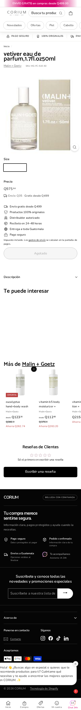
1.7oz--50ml (15, 167)
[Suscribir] (65, 593)
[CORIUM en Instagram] (43, 638)
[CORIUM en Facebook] (50, 638)
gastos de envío (37, 240)
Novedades (14, 25)
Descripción (12, 277)
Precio (8, 182)
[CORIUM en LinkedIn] (66, 638)
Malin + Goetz (12, 66)
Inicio (7, 46)
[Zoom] (75, 147)
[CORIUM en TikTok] (58, 638)
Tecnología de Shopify (44, 689)
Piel (51, 25)
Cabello (69, 25)
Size (7, 159)
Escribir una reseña (40, 471)
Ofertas (35, 25)
